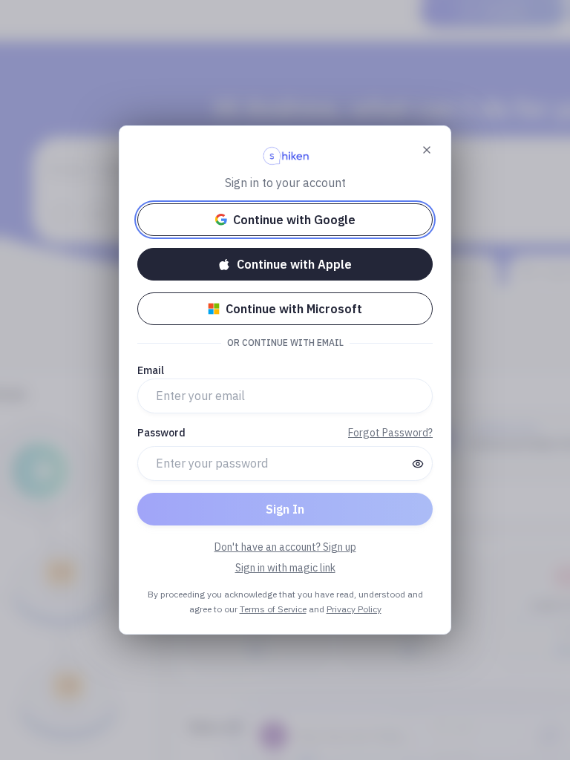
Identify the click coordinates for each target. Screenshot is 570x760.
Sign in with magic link (285, 567)
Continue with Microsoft (294, 308)
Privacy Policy (354, 609)
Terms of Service (273, 609)
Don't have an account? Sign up (285, 547)
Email (150, 370)
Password (161, 433)
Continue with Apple (294, 264)
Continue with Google (294, 219)
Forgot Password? (390, 432)
